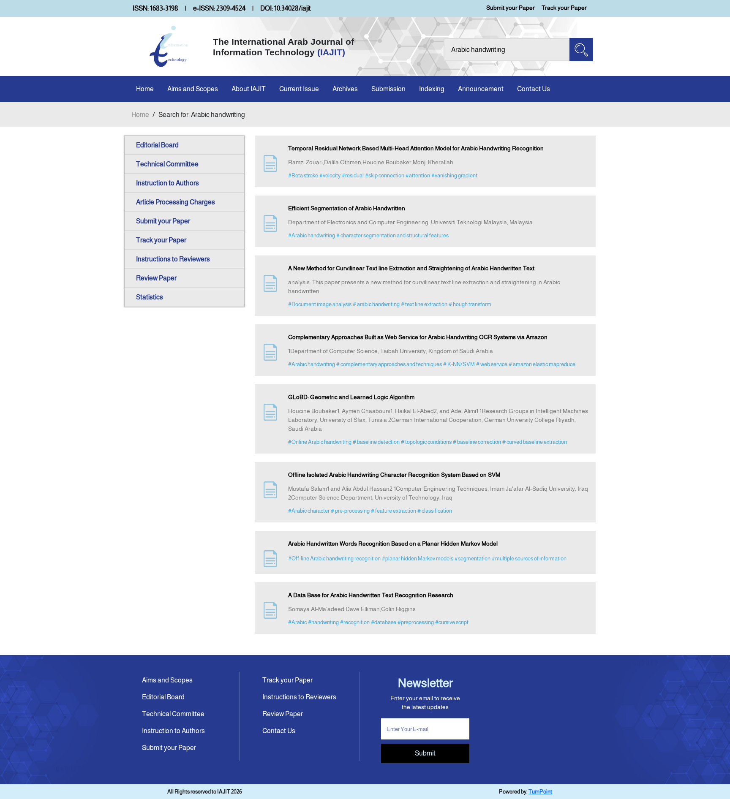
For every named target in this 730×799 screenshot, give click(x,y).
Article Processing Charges (175, 202)
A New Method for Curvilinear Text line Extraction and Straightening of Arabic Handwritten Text (411, 268)
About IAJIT (249, 88)
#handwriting (323, 622)
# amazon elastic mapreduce (542, 364)
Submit (425, 753)
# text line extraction (424, 304)
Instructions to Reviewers (173, 259)
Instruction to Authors (167, 183)
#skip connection (384, 175)
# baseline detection (376, 442)
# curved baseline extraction (534, 442)
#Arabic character (309, 511)
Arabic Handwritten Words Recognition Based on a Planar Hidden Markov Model (393, 543)
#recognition (355, 622)
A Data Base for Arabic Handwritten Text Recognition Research (370, 595)
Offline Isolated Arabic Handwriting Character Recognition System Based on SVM (394, 474)
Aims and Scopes (192, 88)
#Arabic (297, 622)
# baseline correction (477, 442)
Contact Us (533, 88)
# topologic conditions (426, 442)
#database (383, 622)
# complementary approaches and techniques (389, 364)
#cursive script (452, 622)
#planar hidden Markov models (417, 558)
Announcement (481, 88)
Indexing (431, 88)
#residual (353, 175)
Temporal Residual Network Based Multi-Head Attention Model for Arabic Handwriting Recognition (416, 148)
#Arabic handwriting (311, 235)
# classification (434, 511)
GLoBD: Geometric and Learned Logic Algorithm (351, 397)
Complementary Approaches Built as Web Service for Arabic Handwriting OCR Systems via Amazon (418, 337)
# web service (491, 364)
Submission (388, 88)
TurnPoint (540, 791)
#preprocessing (416, 622)
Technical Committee (167, 164)
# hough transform (470, 304)
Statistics (149, 297)
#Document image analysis (319, 304)
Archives (345, 88)
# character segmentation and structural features (392, 235)
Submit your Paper (510, 7)
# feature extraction (393, 511)
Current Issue (299, 88)
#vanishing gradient (454, 175)
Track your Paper (564, 7)
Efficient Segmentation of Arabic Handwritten (346, 208)
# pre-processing (350, 511)
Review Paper (156, 278)
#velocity (329, 175)
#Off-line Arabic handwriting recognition (334, 558)
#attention (418, 175)
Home (145, 88)
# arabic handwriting (376, 304)
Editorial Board (157, 145)
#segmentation (472, 558)
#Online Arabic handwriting (319, 442)
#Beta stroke (303, 175)
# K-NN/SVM (459, 364)
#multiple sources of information (529, 558)
